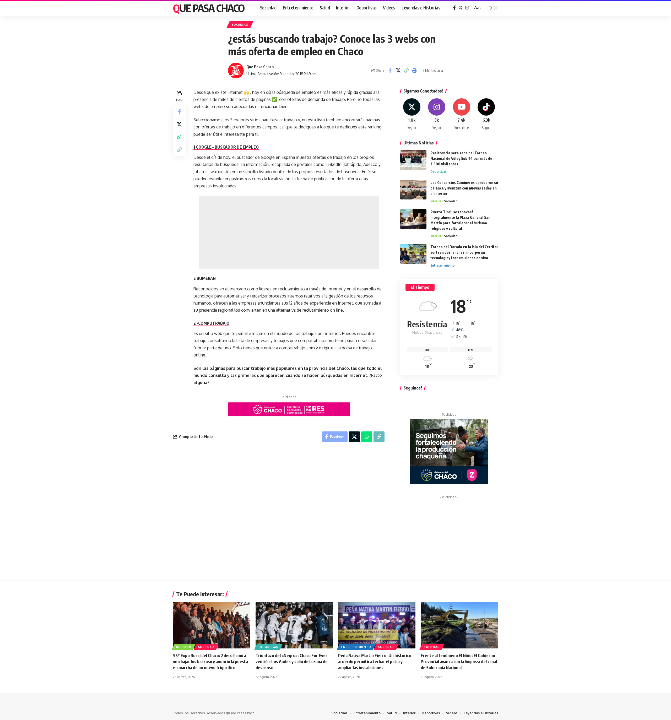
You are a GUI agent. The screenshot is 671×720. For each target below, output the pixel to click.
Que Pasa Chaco (208, 8)
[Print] (414, 70)
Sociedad (240, 24)
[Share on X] (398, 70)
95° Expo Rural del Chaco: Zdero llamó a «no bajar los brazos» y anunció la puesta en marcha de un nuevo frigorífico (210, 661)
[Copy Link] (406, 70)
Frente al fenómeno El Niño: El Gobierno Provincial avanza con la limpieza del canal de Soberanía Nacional (459, 661)
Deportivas (438, 171)
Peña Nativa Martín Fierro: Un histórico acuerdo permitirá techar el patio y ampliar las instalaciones (374, 661)
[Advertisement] (289, 232)
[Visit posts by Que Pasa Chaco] (236, 70)
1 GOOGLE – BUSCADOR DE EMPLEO (226, 147)
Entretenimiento (442, 265)
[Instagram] (467, 7)
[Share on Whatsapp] (179, 136)
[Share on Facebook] (390, 70)
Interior (435, 201)
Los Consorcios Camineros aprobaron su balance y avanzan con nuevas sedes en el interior (464, 188)
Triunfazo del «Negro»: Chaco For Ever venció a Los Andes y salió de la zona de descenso (292, 661)
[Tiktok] (486, 114)
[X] (460, 7)
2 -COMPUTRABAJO (211, 323)
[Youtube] (461, 114)
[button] (477, 7)
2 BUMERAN (204, 278)
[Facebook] (454, 7)
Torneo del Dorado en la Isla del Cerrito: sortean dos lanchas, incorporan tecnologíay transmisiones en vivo (464, 252)
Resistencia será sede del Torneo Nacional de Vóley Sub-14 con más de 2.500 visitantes (461, 158)
